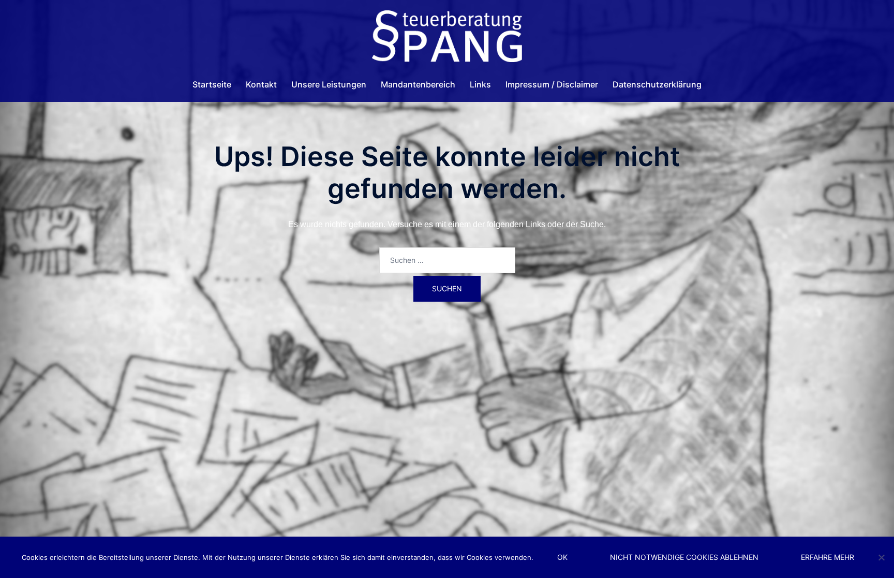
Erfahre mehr (827, 557)
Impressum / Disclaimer (551, 84)
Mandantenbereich (418, 84)
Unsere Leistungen (328, 84)
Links (480, 84)
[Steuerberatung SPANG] (447, 39)
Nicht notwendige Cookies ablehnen (684, 557)
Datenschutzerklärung (657, 84)
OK (562, 557)
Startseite (211, 84)
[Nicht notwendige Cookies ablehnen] (881, 557)
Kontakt (261, 84)
